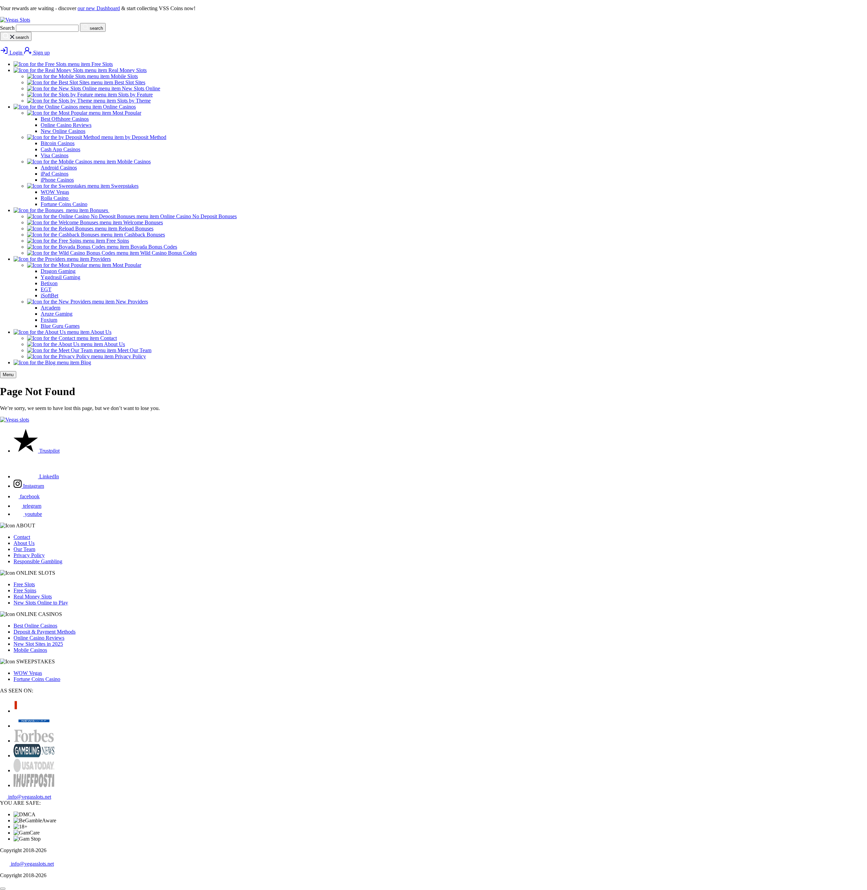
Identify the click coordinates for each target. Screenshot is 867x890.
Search (7, 28)
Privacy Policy (29, 555)
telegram (31, 506)
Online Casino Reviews (39, 638)
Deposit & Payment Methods (45, 632)
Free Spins (25, 590)
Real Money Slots (33, 596)
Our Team (24, 549)
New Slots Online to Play (41, 603)
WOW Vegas (28, 673)
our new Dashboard (99, 8)
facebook (29, 496)
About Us (24, 543)
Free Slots (24, 584)
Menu (8, 374)
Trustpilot (49, 451)
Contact (22, 537)
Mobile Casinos (30, 650)
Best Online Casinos (35, 626)
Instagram (33, 486)
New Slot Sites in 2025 (38, 644)
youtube (32, 514)
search (95, 28)
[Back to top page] (2, 889)
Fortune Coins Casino (37, 679)
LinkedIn (48, 476)
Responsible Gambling (38, 561)
